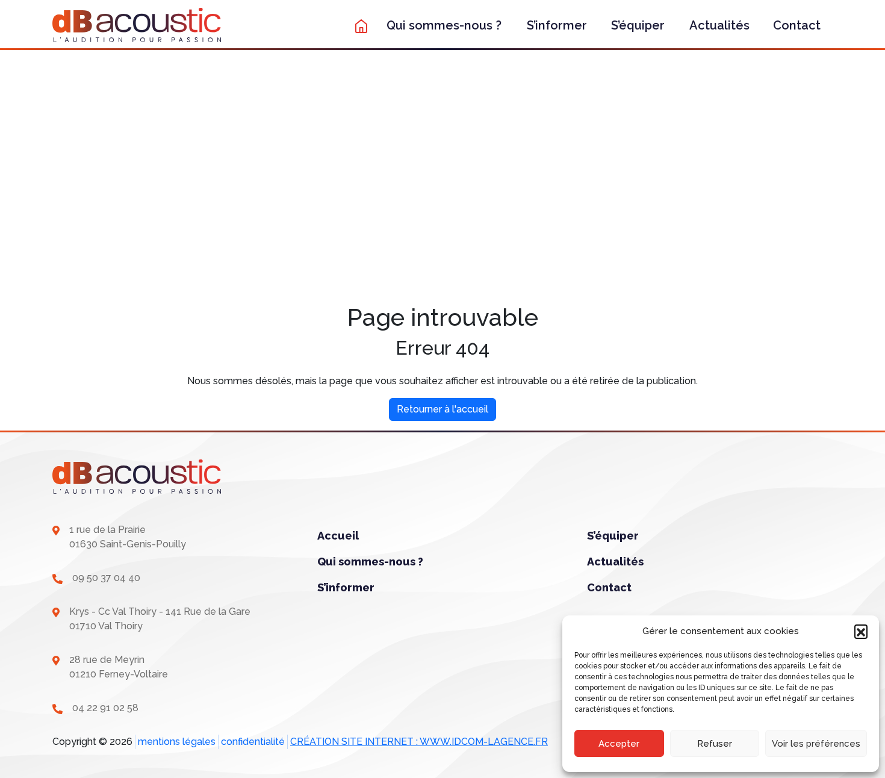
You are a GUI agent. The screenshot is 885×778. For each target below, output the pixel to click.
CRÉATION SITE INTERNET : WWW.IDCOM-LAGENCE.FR (419, 741)
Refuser (714, 743)
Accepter (618, 743)
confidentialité (253, 741)
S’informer (557, 25)
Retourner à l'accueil (442, 409)
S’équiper (638, 25)
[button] (861, 631)
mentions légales (177, 741)
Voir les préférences (816, 743)
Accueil (338, 535)
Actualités (719, 25)
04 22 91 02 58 (105, 708)
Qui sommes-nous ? (444, 25)
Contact (797, 25)
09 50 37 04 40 (106, 578)
